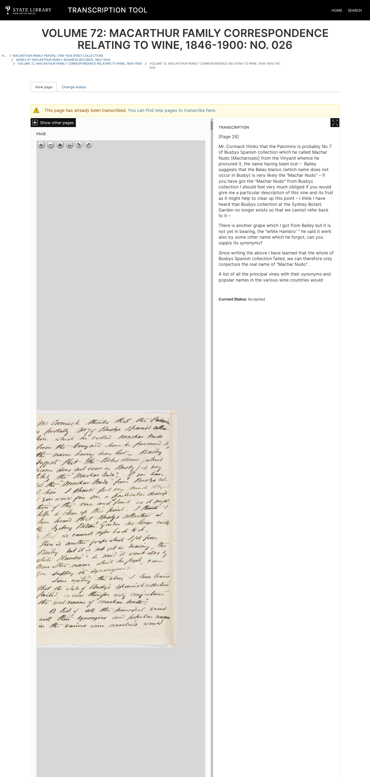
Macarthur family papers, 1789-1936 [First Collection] (58, 56)
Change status (74, 87)
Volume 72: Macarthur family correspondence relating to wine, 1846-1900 (80, 63)
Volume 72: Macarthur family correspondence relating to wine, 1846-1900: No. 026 (215, 66)
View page (46, 87)
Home (337, 10)
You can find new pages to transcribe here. (172, 110)
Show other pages (57, 122)
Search (355, 10)
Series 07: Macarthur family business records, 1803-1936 (63, 60)
